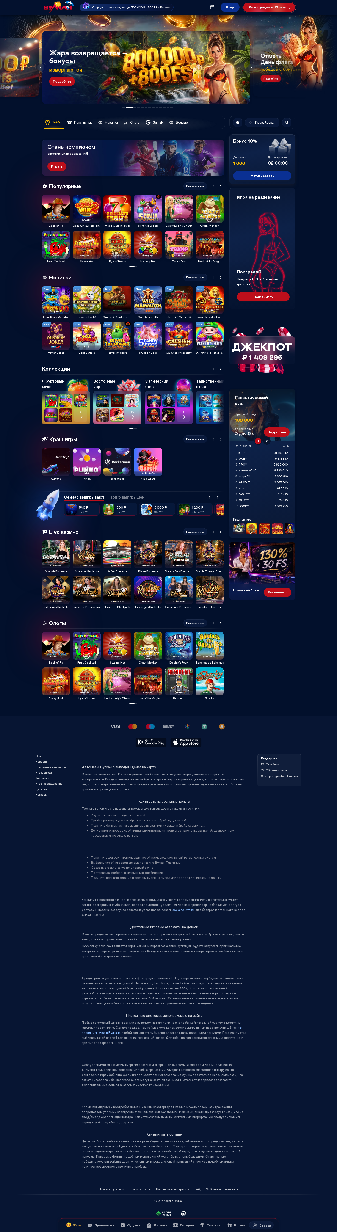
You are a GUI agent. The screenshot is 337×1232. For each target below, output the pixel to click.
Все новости (278, 592)
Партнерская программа (172, 1189)
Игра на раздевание (49, 783)
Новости (41, 761)
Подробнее (62, 81)
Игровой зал (44, 772)
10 (164, 107)
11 (168, 107)
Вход (230, 7)
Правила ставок (140, 1189)
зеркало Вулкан (183, 909)
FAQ (197, 1189)
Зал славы (42, 778)
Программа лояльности (51, 767)
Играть (57, 166)
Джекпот (41, 789)
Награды (41, 794)
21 (80, 412)
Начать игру (263, 297)
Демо (48, 195)
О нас (39, 756)
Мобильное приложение (222, 1189)
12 (171, 107)
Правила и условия (111, 1189)
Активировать (262, 176)
